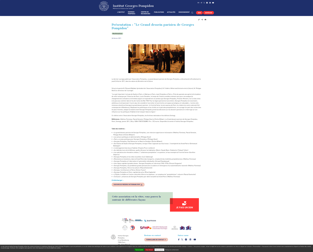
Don (199, 13)
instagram (207, 3)
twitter (204, 2)
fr (199, 3)
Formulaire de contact (155, 239)
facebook (201, 2)
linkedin (210, 3)
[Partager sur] (202, 19)
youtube (213, 3)
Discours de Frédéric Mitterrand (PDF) (127, 184)
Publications (159, 12)
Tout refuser (149, 250)
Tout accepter (139, 250)
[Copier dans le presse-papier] (199, 19)
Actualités (171, 12)
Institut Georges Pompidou (133, 6)
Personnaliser (159, 250)
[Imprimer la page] (205, 19)
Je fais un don (184, 207)
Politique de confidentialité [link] (172, 249)
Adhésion (208, 13)
